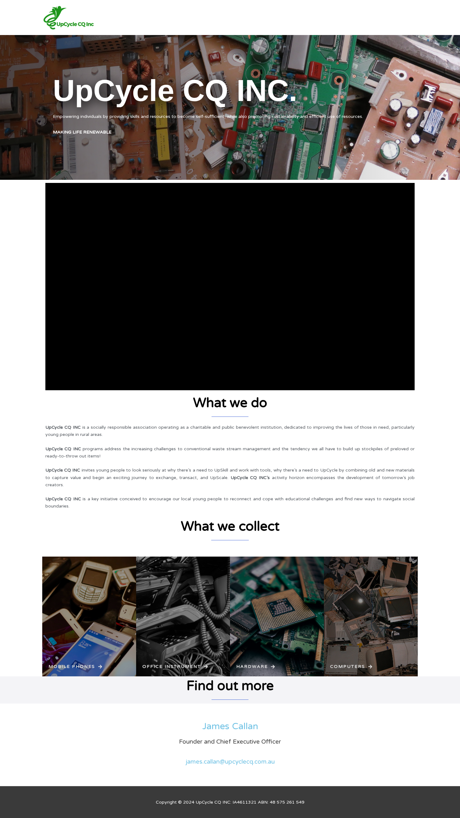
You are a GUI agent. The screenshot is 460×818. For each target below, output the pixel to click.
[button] (76, 666)
